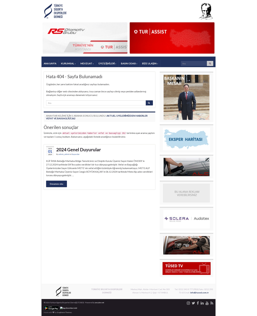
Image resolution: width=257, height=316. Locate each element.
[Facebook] (198, 302)
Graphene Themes (64, 312)
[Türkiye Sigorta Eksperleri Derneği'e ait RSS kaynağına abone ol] (211, 302)
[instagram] (188, 302)
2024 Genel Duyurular (78, 149)
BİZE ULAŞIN (149, 63)
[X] (193, 302)
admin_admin (64, 154)
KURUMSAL (68, 63)
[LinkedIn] (202, 302)
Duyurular (76, 154)
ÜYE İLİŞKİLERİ (106, 63)
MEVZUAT (86, 63)
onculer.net (99, 302)
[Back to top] (250, 309)
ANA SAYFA (50, 63)
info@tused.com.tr (199, 292)
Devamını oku (56, 184)
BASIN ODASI (128, 63)
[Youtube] (207, 302)
